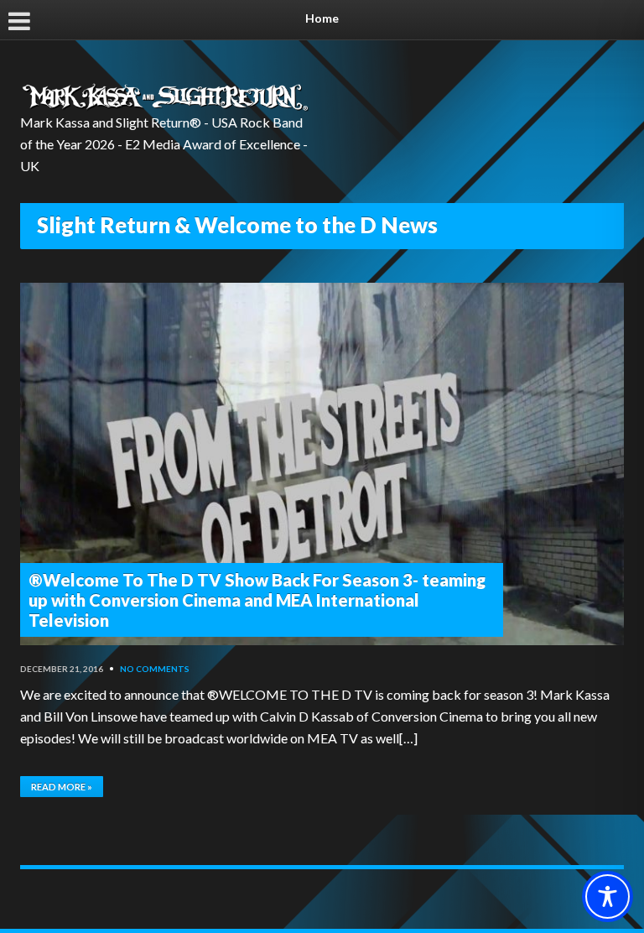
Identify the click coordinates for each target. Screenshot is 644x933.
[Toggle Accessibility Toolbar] (607, 896)
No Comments (155, 669)
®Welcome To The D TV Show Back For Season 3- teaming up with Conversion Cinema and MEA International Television (257, 600)
